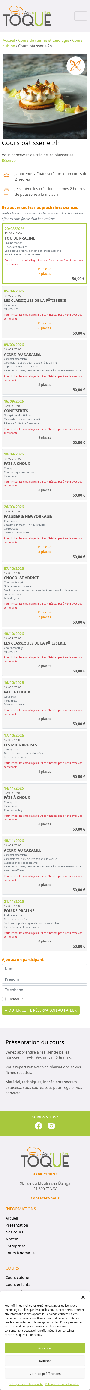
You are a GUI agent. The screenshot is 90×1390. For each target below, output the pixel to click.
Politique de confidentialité (26, 1384)
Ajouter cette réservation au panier (41, 1010)
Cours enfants (18, 1284)
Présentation (17, 1225)
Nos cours (14, 1232)
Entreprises (16, 1246)
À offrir (12, 1239)
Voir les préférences (45, 1373)
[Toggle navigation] (80, 16)
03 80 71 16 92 (45, 1174)
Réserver (9, 160)
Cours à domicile (20, 1252)
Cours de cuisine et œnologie (43, 40)
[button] (83, 1296)
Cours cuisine (17, 1277)
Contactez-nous (45, 1198)
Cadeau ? (15, 998)
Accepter (45, 1348)
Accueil (9, 40)
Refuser (45, 1361)
